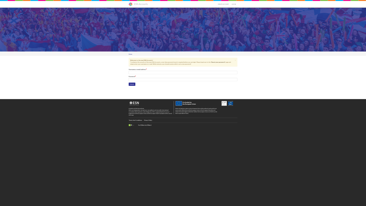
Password (132, 76)
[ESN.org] (150, 103)
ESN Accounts (141, 4)
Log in (234, 4)
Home (130, 54)
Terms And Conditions (135, 120)
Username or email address (137, 69)
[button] (235, 60)
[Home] (131, 3)
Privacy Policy (148, 120)
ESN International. (139, 108)
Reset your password (218, 62)
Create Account (223, 4)
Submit (132, 84)
